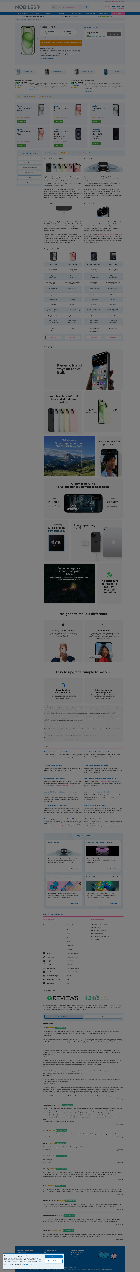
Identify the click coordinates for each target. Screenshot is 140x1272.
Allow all (54, 1257)
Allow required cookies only (54, 1261)
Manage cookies (54, 1266)
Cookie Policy (28, 1264)
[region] (33, 1261)
